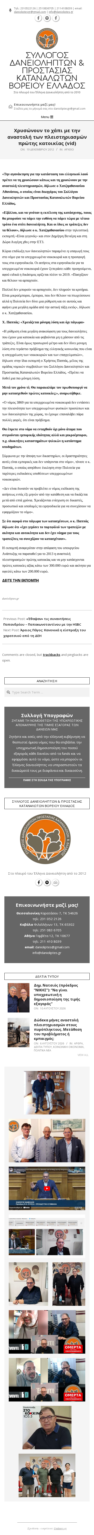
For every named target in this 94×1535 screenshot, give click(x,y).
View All (83, 1055)
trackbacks (51, 654)
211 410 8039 (50, 941)
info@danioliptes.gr (61, 12)
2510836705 (46, 8)
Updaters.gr (60, 1528)
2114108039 (64, 8)
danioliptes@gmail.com (52, 947)
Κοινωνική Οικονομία (68, 1047)
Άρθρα (78, 1043)
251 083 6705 (50, 930)
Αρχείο (69, 149)
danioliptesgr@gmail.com (30, 12)
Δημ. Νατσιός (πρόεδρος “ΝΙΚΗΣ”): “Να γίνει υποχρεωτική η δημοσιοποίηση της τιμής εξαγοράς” (57, 994)
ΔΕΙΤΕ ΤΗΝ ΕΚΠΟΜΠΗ (20, 580)
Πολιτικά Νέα (42, 1050)
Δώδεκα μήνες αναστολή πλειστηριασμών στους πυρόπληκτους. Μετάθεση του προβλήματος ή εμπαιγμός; (58, 1029)
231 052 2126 (50, 919)
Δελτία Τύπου (43, 1047)
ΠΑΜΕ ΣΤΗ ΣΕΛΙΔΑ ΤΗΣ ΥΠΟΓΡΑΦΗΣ (47, 780)
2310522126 (28, 8)
